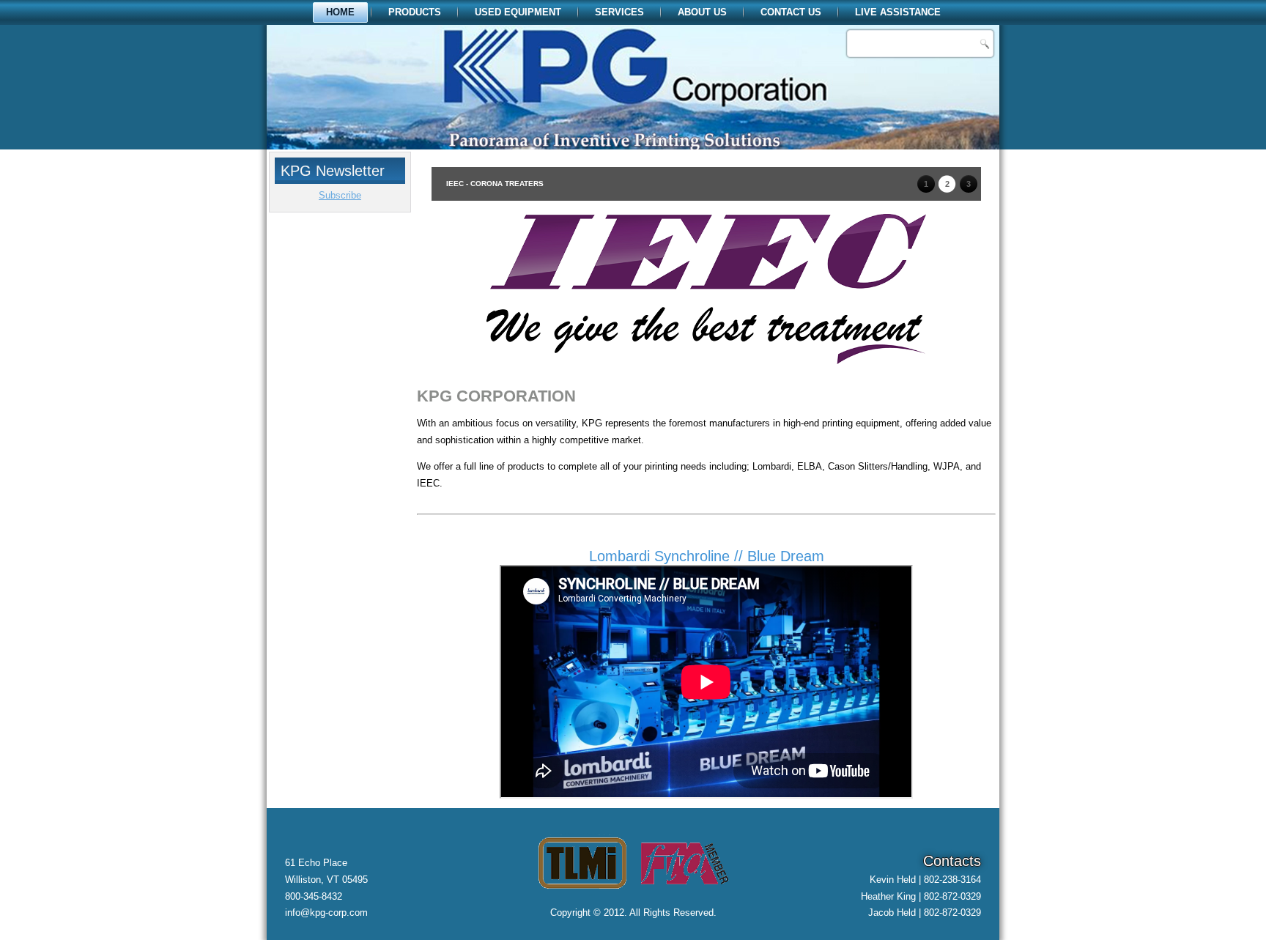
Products (414, 12)
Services (619, 12)
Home (340, 12)
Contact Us (790, 12)
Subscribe (340, 195)
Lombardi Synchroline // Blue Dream (706, 556)
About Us (702, 12)
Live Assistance (898, 12)
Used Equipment (518, 12)
